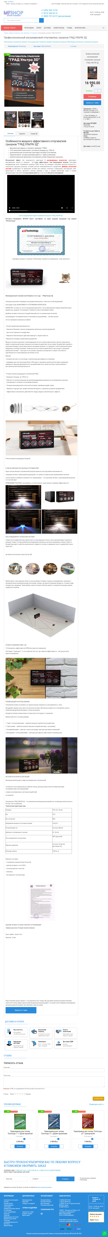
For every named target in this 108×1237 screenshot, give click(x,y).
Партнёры (25, 1201)
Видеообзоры (8, 1225)
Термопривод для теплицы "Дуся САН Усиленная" (88, 1132)
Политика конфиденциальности (11, 1221)
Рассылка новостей (47, 1205)
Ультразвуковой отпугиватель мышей (39, 42)
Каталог (9, 28)
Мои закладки (45, 1203)
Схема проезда (58, 28)
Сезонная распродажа (11, 1200)
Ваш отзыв (7, 1075)
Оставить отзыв (98, 1098)
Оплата (38, 28)
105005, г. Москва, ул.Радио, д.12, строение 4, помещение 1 (21, 4)
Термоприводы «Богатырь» (8, 1206)
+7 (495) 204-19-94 (49, 10)
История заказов (46, 1201)
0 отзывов (73, 46)
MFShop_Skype (63, 1205)
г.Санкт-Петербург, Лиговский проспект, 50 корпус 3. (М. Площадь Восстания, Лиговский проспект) (77, 4)
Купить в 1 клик (92, 103)
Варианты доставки (10, 1218)
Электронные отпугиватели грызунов (15, 42)
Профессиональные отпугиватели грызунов (84, 42)
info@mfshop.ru (64, 1207)
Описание (10, 133)
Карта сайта (26, 1215)
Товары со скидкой (28, 1203)
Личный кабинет (46, 1200)
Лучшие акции (8, 1203)
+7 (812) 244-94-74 (49, 13)
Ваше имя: (7, 1067)
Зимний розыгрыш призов (12, 1208)
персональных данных (45, 1187)
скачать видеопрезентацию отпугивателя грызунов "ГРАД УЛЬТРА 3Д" (41, 215)
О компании (7, 1210)
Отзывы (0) (34, 134)
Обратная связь (80, 28)
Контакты (7, 1224)
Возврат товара (27, 1213)
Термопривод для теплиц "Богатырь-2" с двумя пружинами (20, 1132)
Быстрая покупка (20, 1137)
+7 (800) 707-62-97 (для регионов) (56, 16)
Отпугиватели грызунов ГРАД (61, 42)
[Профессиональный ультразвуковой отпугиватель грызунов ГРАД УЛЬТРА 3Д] (10, 119)
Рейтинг (6, 1094)
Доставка (47, 28)
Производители (27, 1200)
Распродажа (29, 28)
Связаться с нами (27, 1212)
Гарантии (22, 134)
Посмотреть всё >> (96, 1104)
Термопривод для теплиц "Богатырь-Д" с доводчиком (54, 1132)
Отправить (65, 1179)
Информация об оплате (11, 1217)
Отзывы (69, 28)
